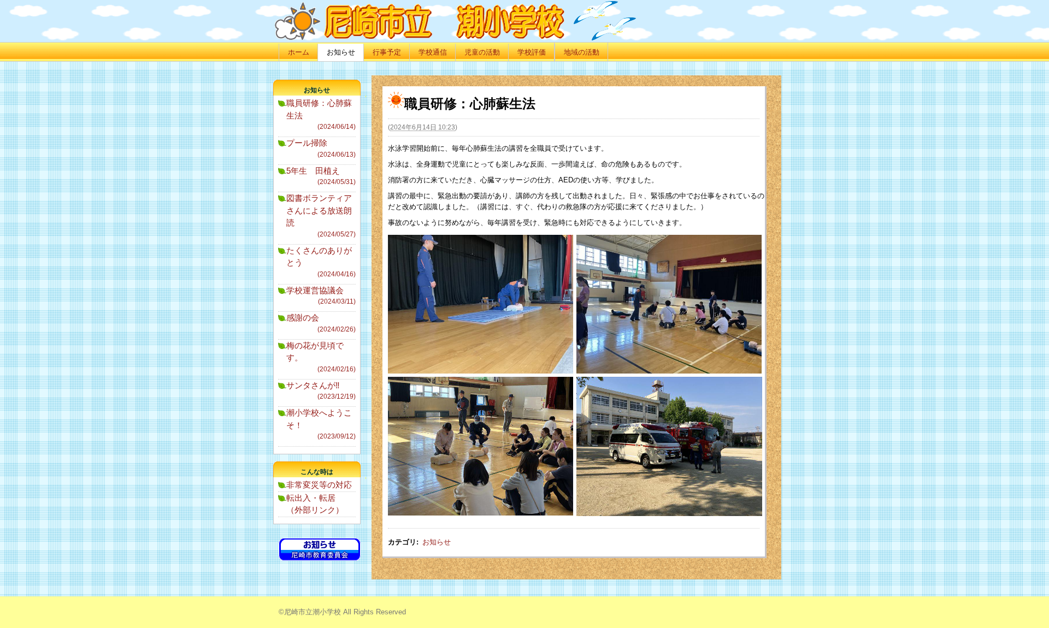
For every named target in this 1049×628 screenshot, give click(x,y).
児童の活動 (482, 52)
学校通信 (433, 52)
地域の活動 (581, 52)
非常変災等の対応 (319, 484)
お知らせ (341, 52)
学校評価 (531, 52)
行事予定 (387, 52)
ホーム (298, 52)
